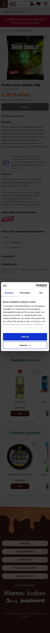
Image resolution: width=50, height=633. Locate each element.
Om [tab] (41, 293)
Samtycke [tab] (9, 293)
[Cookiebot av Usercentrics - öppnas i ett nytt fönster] (36, 285)
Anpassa (23, 345)
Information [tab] (25, 293)
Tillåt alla (25, 337)
